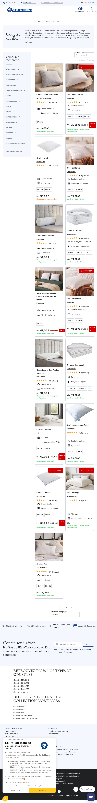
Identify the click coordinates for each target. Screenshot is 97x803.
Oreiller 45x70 (19, 709)
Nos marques (10, 736)
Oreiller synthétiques (22, 715)
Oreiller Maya (73, 492)
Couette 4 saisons (21, 692)
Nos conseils (53, 733)
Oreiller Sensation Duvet (78, 425)
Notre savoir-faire (12, 733)
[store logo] (20, 10)
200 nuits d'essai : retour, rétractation (63, 749)
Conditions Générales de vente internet (63, 776)
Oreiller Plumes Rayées (47, 94)
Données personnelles (57, 781)
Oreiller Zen (42, 564)
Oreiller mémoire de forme (25, 718)
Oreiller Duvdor (43, 492)
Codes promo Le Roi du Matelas (61, 783)
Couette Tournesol (75, 364)
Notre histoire (10, 731)
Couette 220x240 (21, 686)
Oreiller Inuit (42, 157)
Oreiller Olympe (44, 429)
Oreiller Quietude (75, 94)
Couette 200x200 (21, 683)
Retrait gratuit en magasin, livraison (62, 752)
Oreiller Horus (73, 167)
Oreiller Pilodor (74, 298)
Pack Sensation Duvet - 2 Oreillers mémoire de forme (48, 296)
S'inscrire (88, 644)
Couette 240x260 (21, 689)
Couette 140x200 (21, 680)
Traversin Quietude (45, 235)
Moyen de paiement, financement (61, 754)
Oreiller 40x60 (19, 706)
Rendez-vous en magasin (58, 731)
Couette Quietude (75, 230)
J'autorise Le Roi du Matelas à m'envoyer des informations (75, 650)
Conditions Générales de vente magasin (64, 773)
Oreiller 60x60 (19, 712)
